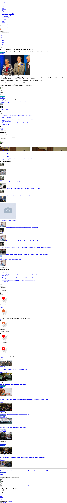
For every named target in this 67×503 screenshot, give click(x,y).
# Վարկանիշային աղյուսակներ (5, 54)
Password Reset (4, 9)
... (0, 3)
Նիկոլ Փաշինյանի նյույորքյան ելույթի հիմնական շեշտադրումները (13, 384)
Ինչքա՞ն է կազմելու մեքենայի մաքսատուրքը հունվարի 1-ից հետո (13, 427)
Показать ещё (2, 267)
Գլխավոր (3, 20)
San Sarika (1, 166)
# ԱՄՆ (1, 459)
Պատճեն (10, 501)
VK (5, 100)
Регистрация (3, 12)
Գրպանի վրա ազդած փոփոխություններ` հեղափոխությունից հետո (13, 369)
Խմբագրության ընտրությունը (7, 18)
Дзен (3, 100)
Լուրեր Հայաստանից (5, 17)
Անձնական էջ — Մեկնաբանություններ (8, 14)
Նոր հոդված (4, 19)
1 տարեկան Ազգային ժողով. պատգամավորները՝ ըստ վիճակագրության (14, 414)
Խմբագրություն (2, 366)
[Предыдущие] (0, 359)
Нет (2, 284)
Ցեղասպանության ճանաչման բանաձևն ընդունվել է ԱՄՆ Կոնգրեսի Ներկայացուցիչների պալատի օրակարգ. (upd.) (22, 457)
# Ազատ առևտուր (3, 473)
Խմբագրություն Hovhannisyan (4, 46)
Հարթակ (3, 2)
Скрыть (5, 267)
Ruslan (1, 396)
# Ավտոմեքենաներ (3, 431)
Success (3, 11)
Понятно (1, 307)
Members (3, 8)
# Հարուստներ (2, 98)
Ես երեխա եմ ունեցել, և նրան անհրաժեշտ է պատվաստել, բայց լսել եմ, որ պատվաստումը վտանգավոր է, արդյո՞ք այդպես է (24, 399)
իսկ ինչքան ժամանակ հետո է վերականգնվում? (8, 220)
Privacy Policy (3, 10)
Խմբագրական (4, 1)
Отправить (5, 138)
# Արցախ (1, 387)
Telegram (1, 100)
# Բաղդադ (2, 446)
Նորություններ (2, 52)
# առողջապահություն (3, 372)
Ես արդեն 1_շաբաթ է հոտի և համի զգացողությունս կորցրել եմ (10, 259)
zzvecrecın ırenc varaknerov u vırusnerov (5, 168)
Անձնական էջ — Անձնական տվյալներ (8, 13)
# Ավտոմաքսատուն (3, 430)
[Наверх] (1, 486)
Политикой (29, 485)
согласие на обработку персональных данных (13, 485)
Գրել (1, 35)
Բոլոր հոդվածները (5, 16)
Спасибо (1, 332)
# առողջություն (2, 401)
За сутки (1, 128)
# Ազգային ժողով (3, 416)
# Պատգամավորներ (3, 417)
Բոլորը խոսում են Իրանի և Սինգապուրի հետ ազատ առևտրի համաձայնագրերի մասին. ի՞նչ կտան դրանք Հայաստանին (24, 470)
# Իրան (1, 474)
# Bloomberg (2, 53)
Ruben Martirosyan (2, 232)
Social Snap (4, 502)
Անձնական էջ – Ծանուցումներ (7, 15)
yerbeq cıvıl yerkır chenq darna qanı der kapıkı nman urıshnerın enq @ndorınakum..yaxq (11, 181)
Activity (3, 6)
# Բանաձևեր (2, 460)
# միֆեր (1, 402)
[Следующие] (2, 359)
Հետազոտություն (3, 385)
